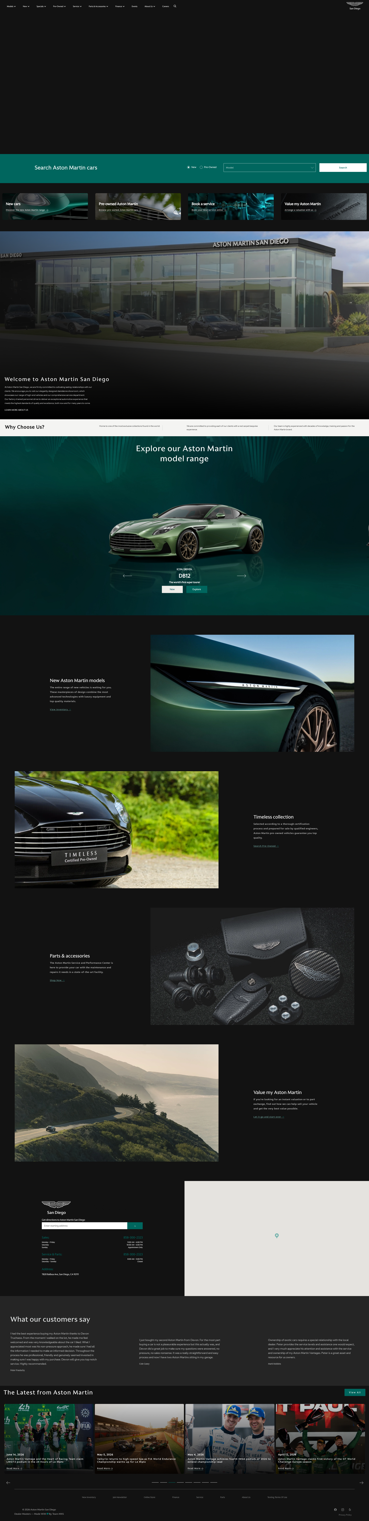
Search (343, 167)
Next (355, 142)
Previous (340, 142)
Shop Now (56, 980)
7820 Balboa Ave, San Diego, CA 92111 (60, 1274)
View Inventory (59, 710)
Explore (197, 589)
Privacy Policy (345, 1515)
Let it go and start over (268, 1117)
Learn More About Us (16, 410)
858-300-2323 (133, 1237)
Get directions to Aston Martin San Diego (63, 1219)
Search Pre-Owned (265, 846)
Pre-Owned (210, 167)
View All (355, 1392)
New (193, 167)
